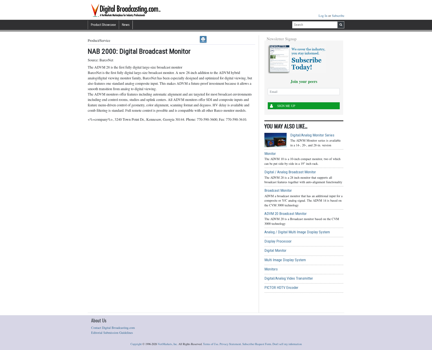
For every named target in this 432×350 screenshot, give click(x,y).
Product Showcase (103, 25)
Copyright (136, 344)
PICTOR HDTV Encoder (281, 287)
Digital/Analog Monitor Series (312, 135)
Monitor (270, 153)
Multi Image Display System (285, 260)
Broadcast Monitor (278, 190)
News (126, 25)
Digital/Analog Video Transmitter (288, 278)
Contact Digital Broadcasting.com (113, 327)
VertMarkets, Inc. (168, 344)
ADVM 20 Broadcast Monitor (285, 213)
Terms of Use (210, 344)
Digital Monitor (275, 250)
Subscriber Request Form (256, 344)
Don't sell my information (287, 344)
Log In (323, 15)
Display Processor (278, 241)
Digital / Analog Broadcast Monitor (290, 172)
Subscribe (338, 15)
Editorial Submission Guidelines (112, 332)
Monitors (271, 269)
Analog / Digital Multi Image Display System (297, 232)
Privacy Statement (230, 344)
